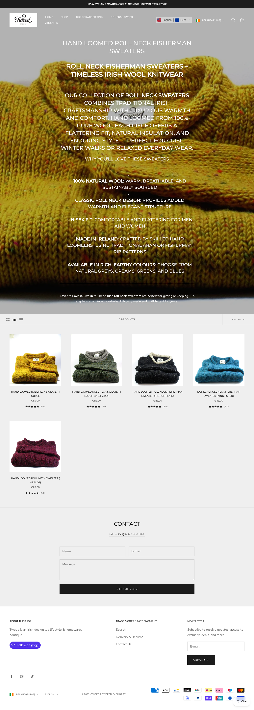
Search (121, 629)
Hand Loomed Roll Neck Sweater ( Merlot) (35, 480)
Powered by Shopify (113, 694)
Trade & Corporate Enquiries (136, 621)
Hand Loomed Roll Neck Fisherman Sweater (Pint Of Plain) (158, 393)
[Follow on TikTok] (32, 676)
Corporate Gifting (89, 16)
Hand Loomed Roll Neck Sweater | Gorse (35, 393)
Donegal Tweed (122, 16)
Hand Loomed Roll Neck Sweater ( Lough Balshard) (96, 393)
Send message (127, 589)
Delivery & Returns (129, 637)
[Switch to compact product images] (21, 319)
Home (49, 16)
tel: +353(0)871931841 (127, 534)
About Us (51, 22)
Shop (64, 16)
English (49, 694)
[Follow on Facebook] (11, 676)
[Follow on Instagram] (22, 676)
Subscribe (201, 660)
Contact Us (124, 644)
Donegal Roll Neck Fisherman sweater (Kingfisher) (218, 393)
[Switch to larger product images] (8, 319)
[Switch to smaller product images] (14, 319)
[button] (174, 20)
